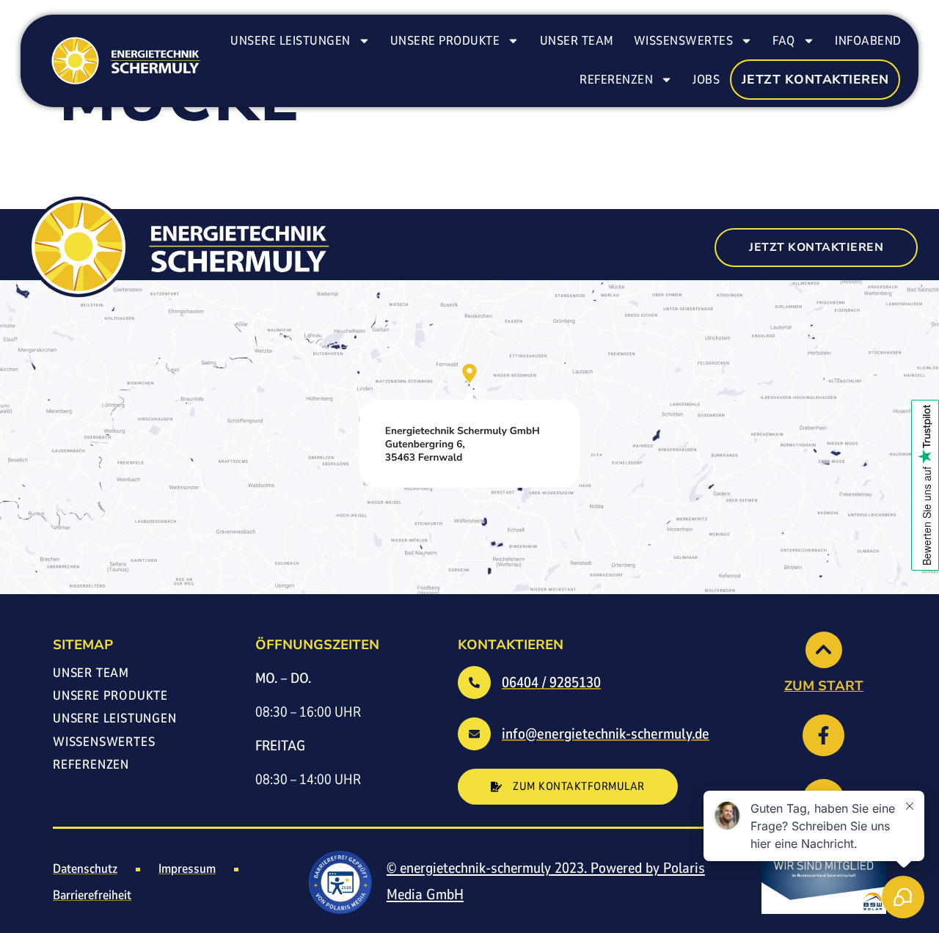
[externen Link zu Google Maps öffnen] (469, 426)
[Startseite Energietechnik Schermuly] (124, 60)
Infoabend (868, 40)
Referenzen (616, 79)
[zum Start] (823, 650)
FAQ (783, 40)
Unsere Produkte (445, 40)
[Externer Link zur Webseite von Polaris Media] (340, 882)
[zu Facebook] (823, 735)
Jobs (706, 79)
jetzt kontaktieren (815, 79)
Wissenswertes (684, 40)
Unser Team (577, 40)
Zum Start (823, 686)
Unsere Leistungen (290, 40)
